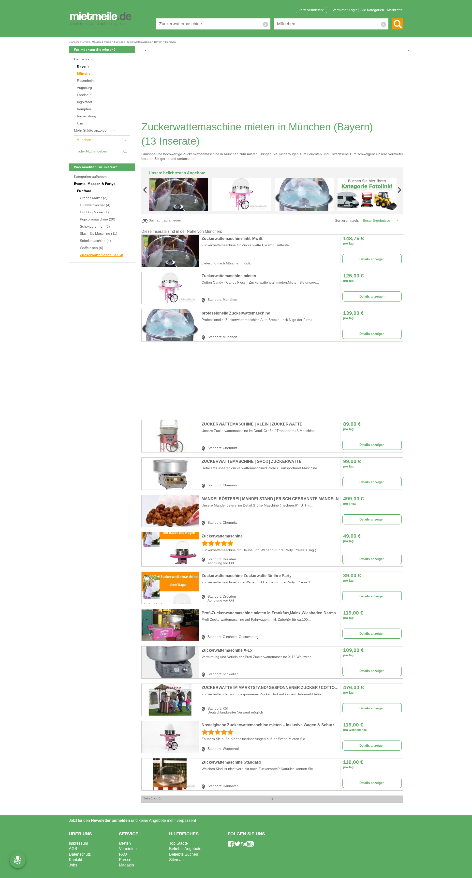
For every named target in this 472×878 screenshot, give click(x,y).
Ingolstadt (84, 102)
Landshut (84, 95)
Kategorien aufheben (90, 176)
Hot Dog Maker (94, 212)
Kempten (84, 109)
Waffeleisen (91, 248)
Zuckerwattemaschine (101, 255)
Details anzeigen (371, 259)
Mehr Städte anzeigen (91, 130)
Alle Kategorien (372, 10)
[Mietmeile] (101, 19)
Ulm (80, 123)
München (85, 73)
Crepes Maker (93, 198)
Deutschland (83, 59)
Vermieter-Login (345, 10)
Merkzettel (395, 10)
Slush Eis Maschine (98, 233)
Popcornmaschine (97, 219)
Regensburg (86, 116)
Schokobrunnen (95, 226)
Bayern (83, 66)
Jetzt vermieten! (311, 10)
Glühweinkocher (95, 205)
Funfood (84, 191)
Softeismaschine (95, 241)
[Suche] (397, 23)
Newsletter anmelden (110, 820)
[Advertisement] (274, 86)
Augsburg (84, 88)
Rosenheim (86, 80)
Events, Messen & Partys (95, 184)
